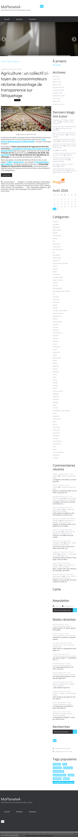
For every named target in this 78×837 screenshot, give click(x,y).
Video (55, 449)
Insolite (55, 338)
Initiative (56, 335)
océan (55, 374)
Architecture (57, 235)
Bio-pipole (56, 255)
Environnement (28, 185)
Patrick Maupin (58, 498)
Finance (55, 319)
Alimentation (45, 182)
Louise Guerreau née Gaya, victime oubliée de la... (64, 170)
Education (56, 302)
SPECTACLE (57, 419)
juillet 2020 (56, 101)
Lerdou (55, 487)
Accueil (6, 19)
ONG (41, 185)
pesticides (5, 155)
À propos (32, 19)
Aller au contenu (6, 2)
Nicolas (55, 476)
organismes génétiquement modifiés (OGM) (23, 140)
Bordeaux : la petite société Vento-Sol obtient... (62, 714)
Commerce (56, 274)
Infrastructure (57, 333)
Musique (56, 366)
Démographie (57, 288)
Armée (55, 238)
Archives (19, 19)
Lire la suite (6, 175)
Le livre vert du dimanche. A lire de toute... (64, 566)
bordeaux (57, 764)
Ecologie (12, 185)
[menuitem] (7, 19)
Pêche (55, 380)
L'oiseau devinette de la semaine (64, 510)
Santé (3, 187)
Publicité (56, 399)
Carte (57, 589)
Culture (55, 283)
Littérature (56, 347)
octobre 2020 (57, 93)
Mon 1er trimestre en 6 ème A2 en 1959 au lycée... (64, 134)
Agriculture (37, 182)
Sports (55, 424)
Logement (56, 352)
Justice (55, 344)
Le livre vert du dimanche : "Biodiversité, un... (64, 532)
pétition (34, 189)
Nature (36, 185)
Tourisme (56, 433)
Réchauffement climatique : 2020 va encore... (64, 521)
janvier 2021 (57, 84)
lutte (64, 764)
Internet (55, 341)
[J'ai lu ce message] (76, 834)
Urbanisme (56, 444)
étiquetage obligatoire (39, 187)
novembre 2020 (58, 90)
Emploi (55, 305)
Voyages (56, 458)
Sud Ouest (56, 427)
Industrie (56, 330)
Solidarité (56, 416)
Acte (54, 150)
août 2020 (56, 98)
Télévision (56, 430)
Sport (55, 422)
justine (55, 554)
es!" (10, 164)
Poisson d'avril (58, 391)
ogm (48, 187)
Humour (55, 327)
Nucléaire (56, 372)
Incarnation (63, 150)
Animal (3, 184)
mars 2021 (56, 79)
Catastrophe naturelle (60, 263)
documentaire (58, 771)
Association (10, 184)
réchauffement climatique (63, 782)
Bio (54, 252)
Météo (55, 363)
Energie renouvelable (60, 310)
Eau (6, 185)
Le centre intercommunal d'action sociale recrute (64, 154)
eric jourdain (57, 532)
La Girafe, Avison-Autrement (63, 123)
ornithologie (68, 768)
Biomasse (56, 260)
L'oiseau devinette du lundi (64, 477)
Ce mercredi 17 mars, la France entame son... (63, 646)
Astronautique (58, 249)
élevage (12, 189)
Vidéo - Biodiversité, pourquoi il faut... (64, 544)
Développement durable (61, 291)
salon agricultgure (21, 189)
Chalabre (69, 155)
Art (54, 241)
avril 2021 (56, 76)
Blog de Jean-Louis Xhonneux (62, 129)
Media (55, 360)
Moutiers (56, 565)
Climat (55, 272)
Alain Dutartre (57, 509)
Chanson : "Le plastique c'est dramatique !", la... (65, 555)
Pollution (56, 397)
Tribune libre (57, 441)
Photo (55, 388)
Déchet (55, 285)
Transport (56, 435)
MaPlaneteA (11, 6)
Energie (55, 308)
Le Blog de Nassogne (67, 141)
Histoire (55, 324)
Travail (55, 438)
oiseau (66, 779)
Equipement (57, 316)
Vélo (54, 447)
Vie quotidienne (17, 187)
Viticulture (56, 455)
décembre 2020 (58, 87)
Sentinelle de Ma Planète (61, 410)
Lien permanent (8, 182)
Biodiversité (19, 184)
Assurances (57, 247)
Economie (18, 185)
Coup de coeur (58, 280)
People (55, 383)
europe (71, 775)
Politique (47, 185)
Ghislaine (56, 520)
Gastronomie (57, 322)
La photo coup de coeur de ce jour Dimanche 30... (65, 145)
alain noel (57, 779)
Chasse (55, 266)
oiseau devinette (59, 775)
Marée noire (57, 358)
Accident (56, 222)
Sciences (9, 187)
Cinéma (55, 269)
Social (55, 413)
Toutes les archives (59, 104)
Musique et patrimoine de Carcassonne (65, 171)
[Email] (42, 6)
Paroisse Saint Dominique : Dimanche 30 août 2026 (63, 159)
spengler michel (58, 543)
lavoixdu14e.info (58, 161)
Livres (55, 349)
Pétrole (55, 385)
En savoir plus (14, 835)
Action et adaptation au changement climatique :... (65, 499)
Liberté (62, 166)
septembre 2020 (59, 95)
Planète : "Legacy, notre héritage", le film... (65, 694)
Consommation (29, 184)
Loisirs (55, 355)
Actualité (29, 182)
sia (29, 189)
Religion (55, 402)
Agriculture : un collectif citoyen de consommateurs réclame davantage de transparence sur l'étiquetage (25, 84)
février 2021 (57, 82)
